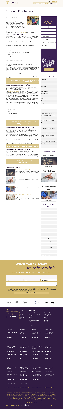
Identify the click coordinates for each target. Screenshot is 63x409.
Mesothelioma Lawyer (47, 314)
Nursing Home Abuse (48, 166)
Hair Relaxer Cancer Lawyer (33, 321)
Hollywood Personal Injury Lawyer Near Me (48, 215)
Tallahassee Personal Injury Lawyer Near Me (48, 255)
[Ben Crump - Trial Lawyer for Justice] (12, 2)
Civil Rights (30, 317)
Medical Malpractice (44, 93)
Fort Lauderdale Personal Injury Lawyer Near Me (48, 226)
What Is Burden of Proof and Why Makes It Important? (24, 169)
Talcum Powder (46, 318)
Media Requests (54, 1)
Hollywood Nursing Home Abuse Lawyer (47, 120)
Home (7, 13)
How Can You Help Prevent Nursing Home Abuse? (23, 194)
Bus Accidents (43, 86)
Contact (21, 318)
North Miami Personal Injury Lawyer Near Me (48, 235)
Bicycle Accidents (44, 81)
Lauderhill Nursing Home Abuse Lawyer (47, 138)
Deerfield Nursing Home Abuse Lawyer (47, 143)
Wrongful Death (44, 103)
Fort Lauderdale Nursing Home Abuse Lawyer (47, 147)
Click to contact (11, 146)
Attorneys (21, 314)
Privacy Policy (28, 402)
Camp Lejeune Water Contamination (34, 314)
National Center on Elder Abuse (14, 91)
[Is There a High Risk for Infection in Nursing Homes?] (10, 180)
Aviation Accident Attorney (33, 312)
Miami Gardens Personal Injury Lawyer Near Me (48, 222)
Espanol (49, 1)
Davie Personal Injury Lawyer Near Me (47, 244)
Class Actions (31, 318)
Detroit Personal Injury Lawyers (27, 146)
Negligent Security (44, 98)
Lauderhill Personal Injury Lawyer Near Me (48, 238)
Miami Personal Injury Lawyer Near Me (47, 208)
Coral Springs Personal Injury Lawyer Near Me (48, 212)
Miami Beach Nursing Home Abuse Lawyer (48, 130)
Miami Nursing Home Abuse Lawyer (47, 122)
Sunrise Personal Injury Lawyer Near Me (47, 241)
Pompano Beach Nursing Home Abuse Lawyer (47, 136)
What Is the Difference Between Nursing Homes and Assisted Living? (26, 186)
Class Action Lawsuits (44, 91)
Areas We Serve (12, 13)
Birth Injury (43, 84)
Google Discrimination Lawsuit (34, 320)
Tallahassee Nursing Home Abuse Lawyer (48, 113)
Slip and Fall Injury (44, 100)
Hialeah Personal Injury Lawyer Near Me (47, 218)
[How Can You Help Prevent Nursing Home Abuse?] (10, 197)
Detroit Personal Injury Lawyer (20, 13)
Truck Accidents (43, 79)
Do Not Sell (35, 402)
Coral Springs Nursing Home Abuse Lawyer (48, 128)
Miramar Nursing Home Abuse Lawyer (47, 133)
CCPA (32, 402)
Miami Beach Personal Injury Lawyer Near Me (48, 252)
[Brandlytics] (27, 405)
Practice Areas (22, 315)
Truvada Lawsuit (46, 320)
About (21, 312)
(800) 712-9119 (52, 3)
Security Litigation (47, 317)
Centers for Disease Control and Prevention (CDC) (18, 57)
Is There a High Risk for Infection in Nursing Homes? (23, 177)
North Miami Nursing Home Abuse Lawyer (48, 141)
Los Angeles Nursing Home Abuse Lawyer (48, 115)
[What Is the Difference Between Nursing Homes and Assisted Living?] (10, 189)
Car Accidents (43, 88)
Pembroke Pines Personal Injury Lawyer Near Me (47, 248)
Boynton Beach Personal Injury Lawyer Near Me (48, 231)
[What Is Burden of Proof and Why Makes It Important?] (10, 172)
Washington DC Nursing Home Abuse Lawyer (47, 110)
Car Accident (31, 315)
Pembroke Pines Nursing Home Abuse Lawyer (47, 126)
